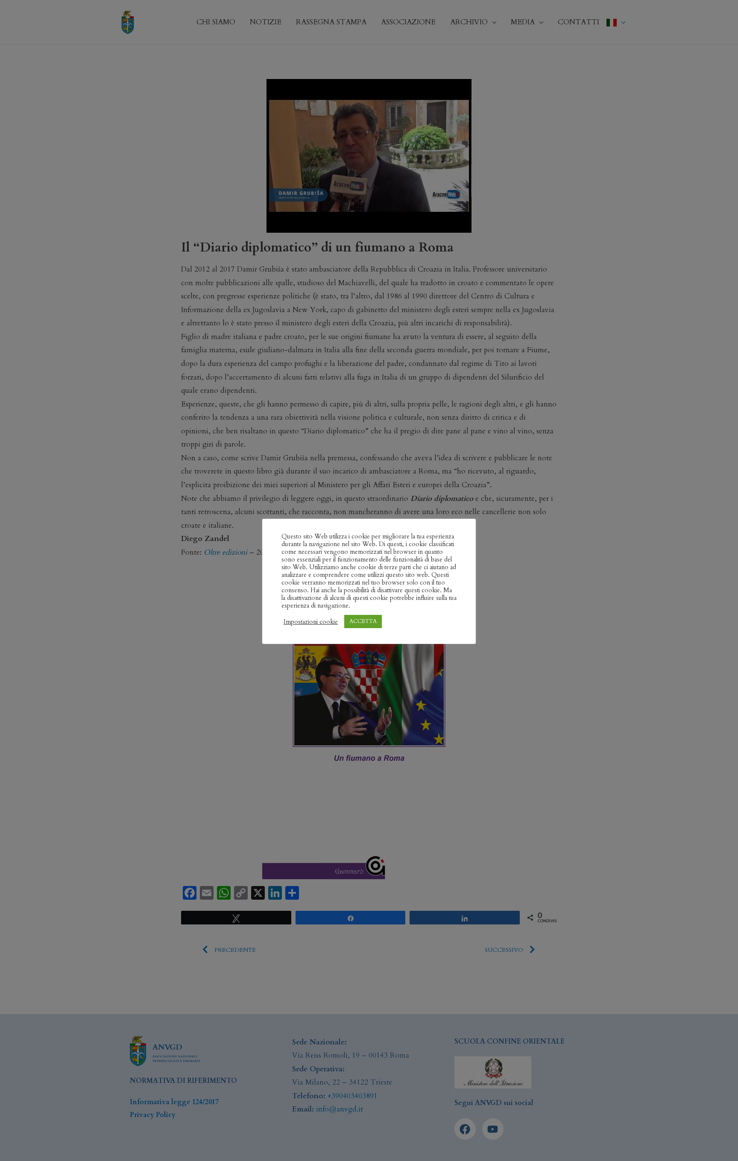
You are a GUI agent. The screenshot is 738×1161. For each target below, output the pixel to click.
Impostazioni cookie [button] (311, 622)
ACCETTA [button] (363, 621)
